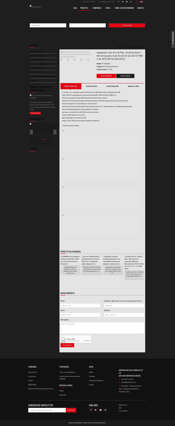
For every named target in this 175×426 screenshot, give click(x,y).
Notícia (61, 391)
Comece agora (35, 113)
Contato (140, 8)
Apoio (108, 8)
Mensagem (64, 320)
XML (120, 408)
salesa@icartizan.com (108, 1)
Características (70, 86)
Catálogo (92, 376)
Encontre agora (127, 25)
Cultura (30, 380)
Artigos (91, 385)
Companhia (97, 8)
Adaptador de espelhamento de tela (41, 64)
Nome (62, 310)
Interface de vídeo (35, 51)
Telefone (107, 310)
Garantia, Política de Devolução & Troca (40, 389)
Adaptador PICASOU (36, 60)
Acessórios (33, 80)
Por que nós (32, 376)
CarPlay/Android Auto (37, 55)
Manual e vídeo (133, 86)
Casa (75, 8)
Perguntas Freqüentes (96, 380)
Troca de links (123, 411)
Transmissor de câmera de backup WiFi (42, 76)
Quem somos (32, 372)
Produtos (84, 8)
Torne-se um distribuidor (124, 8)
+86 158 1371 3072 (89, 1)
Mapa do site (123, 405)
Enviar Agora (67, 345)
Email (62, 301)
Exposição (62, 395)
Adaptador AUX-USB (36, 68)
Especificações (91, 86)
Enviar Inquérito (106, 76)
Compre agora (125, 76)
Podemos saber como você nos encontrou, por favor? (123, 301)
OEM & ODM (32, 385)
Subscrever (71, 410)
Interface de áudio (35, 72)
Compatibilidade (112, 86)
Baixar (91, 372)
